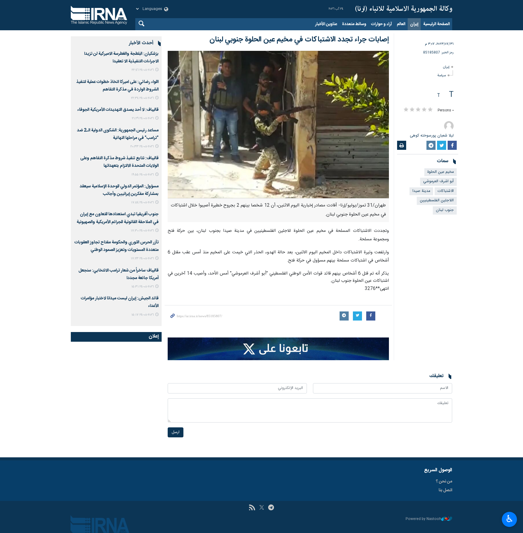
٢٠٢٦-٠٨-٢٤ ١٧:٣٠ (142, 231)
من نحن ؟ (444, 481)
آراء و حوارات (381, 24)
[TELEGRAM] (271, 508)
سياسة (441, 75)
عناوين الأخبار (326, 24)
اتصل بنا (445, 490)
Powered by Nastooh (423, 519)
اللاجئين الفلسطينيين (437, 200)
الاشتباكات (446, 191)
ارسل (175, 432)
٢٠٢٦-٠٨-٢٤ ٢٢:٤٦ (143, 70)
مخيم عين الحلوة (440, 172)
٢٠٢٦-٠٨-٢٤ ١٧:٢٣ (142, 259)
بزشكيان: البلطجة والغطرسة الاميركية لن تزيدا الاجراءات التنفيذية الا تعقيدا (121, 57)
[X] (262, 508)
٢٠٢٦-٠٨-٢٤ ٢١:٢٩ (143, 118)
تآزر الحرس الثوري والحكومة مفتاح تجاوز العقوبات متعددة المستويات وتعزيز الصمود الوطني (116, 246)
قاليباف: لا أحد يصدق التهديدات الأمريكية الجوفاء (118, 110)
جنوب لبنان (445, 210)
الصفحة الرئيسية (436, 24)
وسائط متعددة (354, 24)
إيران (414, 24)
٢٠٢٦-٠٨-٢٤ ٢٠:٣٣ (142, 147)
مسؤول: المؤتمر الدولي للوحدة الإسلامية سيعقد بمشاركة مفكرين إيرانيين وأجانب (119, 190)
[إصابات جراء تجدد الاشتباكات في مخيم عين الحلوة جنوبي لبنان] (278, 124)
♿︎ (509, 518)
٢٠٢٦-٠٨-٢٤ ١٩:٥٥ (142, 175)
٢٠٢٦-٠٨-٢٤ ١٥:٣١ (142, 287)
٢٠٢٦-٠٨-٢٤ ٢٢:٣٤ (142, 98)
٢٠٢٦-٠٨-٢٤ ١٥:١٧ (142, 315)
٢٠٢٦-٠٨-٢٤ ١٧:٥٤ (142, 203)
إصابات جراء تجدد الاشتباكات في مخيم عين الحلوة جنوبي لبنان (299, 40)
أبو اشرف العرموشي (438, 181)
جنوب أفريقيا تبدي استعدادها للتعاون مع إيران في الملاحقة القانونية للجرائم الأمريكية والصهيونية (118, 218)
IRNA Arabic (403, 9)
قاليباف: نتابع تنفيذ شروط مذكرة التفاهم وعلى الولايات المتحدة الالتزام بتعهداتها (119, 162)
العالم (401, 24)
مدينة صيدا (421, 191)
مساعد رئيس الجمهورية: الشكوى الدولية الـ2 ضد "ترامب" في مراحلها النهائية (118, 134)
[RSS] (252, 508)
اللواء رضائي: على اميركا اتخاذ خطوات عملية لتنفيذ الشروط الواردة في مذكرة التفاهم (117, 85)
